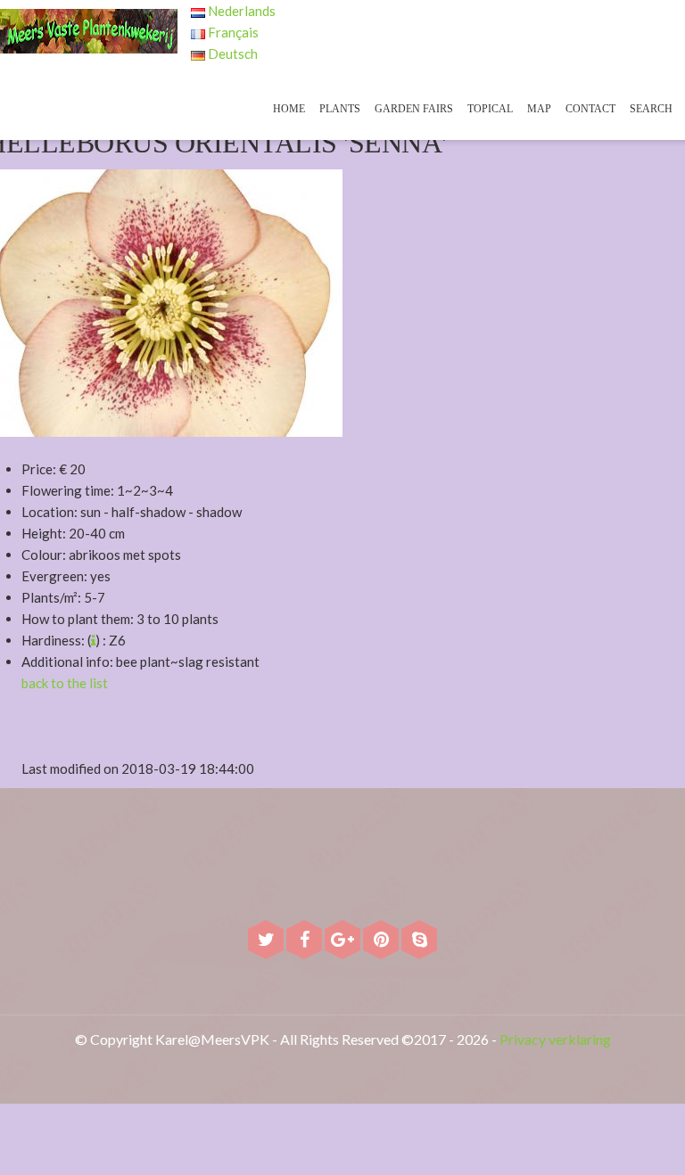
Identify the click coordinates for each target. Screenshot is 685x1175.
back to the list (64, 683)
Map (539, 109)
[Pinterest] (382, 941)
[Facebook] (305, 941)
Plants (339, 109)
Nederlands (240, 11)
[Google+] (344, 941)
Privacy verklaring (555, 1039)
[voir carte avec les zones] (93, 640)
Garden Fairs (414, 109)
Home (289, 109)
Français (232, 32)
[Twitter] (267, 941)
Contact (590, 109)
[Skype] (419, 941)
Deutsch (231, 53)
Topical (490, 109)
